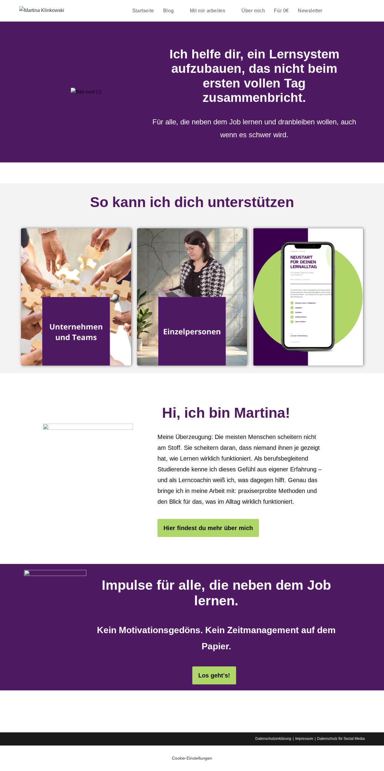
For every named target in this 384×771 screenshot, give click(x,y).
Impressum (304, 739)
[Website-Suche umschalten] (333, 10)
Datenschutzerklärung (273, 739)
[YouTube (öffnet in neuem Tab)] (363, 10)
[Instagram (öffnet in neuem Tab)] (354, 10)
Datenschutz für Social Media (341, 739)
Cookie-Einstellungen (192, 758)
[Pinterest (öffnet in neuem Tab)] (346, 10)
